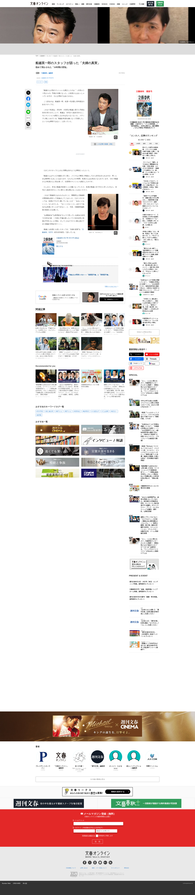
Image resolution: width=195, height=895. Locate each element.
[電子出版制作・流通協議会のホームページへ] (73, 874)
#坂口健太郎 (49, 411)
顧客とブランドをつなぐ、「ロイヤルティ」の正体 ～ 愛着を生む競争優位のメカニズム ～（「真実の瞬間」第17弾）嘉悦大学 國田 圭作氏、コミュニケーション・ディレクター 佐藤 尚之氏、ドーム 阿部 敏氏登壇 (114, 391)
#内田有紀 (77, 411)
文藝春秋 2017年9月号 (47, 78)
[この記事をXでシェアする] (28, 93)
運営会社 (126, 868)
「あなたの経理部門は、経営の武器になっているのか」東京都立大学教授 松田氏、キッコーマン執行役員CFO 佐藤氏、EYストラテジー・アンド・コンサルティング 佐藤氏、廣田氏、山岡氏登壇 (68, 391)
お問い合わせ (84, 868)
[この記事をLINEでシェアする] (28, 112)
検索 (142, 4)
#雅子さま (59, 411)
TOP (37, 56)
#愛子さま (68, 411)
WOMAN (104, 4)
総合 (148, 140)
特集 (76, 4)
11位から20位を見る (144, 332)
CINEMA (112, 4)
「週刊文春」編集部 (149, 157)
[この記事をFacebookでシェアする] (28, 99)
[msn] (105, 862)
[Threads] (95, 862)
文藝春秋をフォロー (113, 299)
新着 (53, 4)
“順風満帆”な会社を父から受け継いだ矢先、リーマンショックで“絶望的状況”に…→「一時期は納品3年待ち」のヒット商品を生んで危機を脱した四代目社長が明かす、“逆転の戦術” (46, 390)
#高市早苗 (39, 411)
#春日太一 (114, 411)
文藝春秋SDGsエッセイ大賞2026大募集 (90, 386)
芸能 (46, 82)
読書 (118, 4)
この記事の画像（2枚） (105, 144)
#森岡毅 (38, 415)
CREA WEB (16, 883)
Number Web (6, 883)
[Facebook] (84, 862)
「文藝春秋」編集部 (46, 73)
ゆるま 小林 (147, 313)
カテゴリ (69, 4)
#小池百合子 (95, 411)
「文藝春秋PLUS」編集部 (148, 294)
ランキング (60, 4)
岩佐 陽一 (147, 227)
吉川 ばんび (147, 244)
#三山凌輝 (105, 411)
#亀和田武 (85, 411)
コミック (125, 4)
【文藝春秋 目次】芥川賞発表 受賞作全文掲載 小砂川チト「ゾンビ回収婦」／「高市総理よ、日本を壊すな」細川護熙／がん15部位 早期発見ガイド (144, 125)
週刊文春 (89, 4)
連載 (82, 4)
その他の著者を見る (97, 779)
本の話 (25, 883)
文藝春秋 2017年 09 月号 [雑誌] (67, 238)
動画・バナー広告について (99, 868)
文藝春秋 (97, 4)
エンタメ (49, 56)
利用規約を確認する (88, 835)
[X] (90, 862)
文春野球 (132, 4)
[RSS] (110, 862)
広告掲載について (71, 868)
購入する (59, 246)
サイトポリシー (115, 868)
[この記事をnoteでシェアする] (28, 118)
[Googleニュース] (100, 862)
